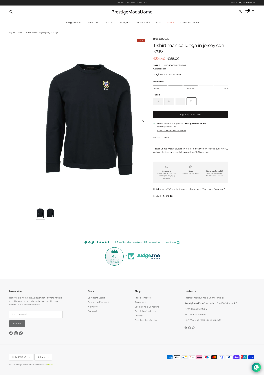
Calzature (109, 22)
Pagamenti (141, 302)
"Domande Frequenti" (213, 189)
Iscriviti (17, 323)
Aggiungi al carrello (190, 114)
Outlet (170, 22)
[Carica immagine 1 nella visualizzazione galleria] (91, 120)
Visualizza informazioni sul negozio (171, 130)
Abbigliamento (73, 22)
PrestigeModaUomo (24, 365)
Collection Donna (189, 22)
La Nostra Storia (96, 297)
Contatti (92, 311)
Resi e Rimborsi (143, 297)
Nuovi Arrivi (143, 22)
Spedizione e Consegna (147, 306)
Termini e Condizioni (145, 311)
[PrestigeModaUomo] (132, 12)
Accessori (93, 22)
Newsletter (93, 306)
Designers (125, 22)
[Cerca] (11, 12)
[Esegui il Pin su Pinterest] (171, 196)
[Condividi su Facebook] (167, 196)
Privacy (139, 315)
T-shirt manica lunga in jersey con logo (42, 33)
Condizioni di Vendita (146, 320)
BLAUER (165, 38)
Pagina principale (16, 33)
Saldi (158, 22)
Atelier (50, 365)
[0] (246, 11)
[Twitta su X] (164, 196)
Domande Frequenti (99, 302)
